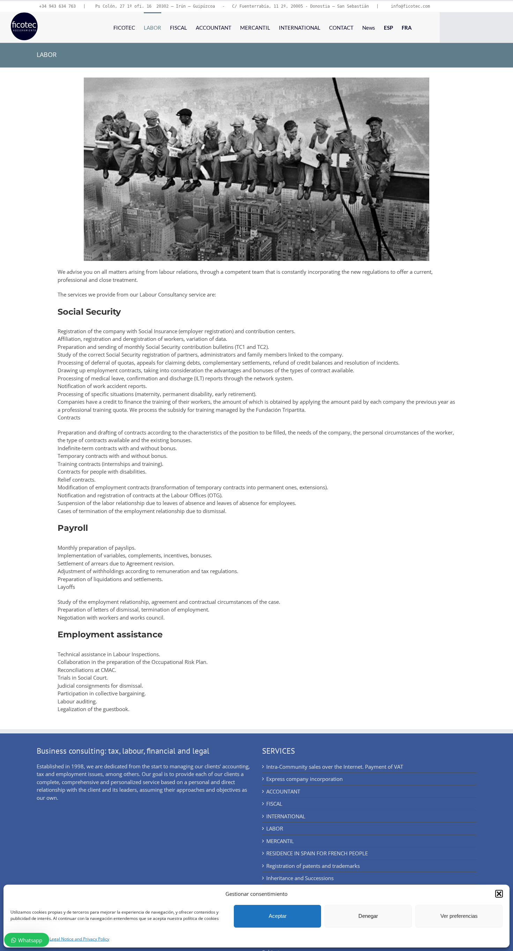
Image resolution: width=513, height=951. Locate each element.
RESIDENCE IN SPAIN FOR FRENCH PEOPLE (317, 853)
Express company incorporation (304, 778)
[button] (499, 893)
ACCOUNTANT (283, 791)
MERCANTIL (280, 840)
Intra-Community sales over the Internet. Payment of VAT (334, 766)
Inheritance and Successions (300, 878)
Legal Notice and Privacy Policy (79, 939)
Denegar (368, 916)
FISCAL (274, 803)
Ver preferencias (459, 916)
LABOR (274, 828)
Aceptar (278, 916)
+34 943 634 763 (57, 6)
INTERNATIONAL (285, 816)
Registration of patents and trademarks (313, 865)
